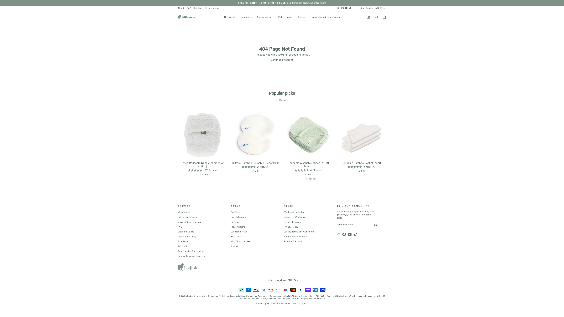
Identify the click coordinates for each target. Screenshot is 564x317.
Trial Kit (235, 246)
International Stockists (295, 236)
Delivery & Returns (187, 217)
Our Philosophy (238, 217)
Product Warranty (187, 236)
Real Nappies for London (191, 251)
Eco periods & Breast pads (325, 17)
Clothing (301, 17)
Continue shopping (282, 59)
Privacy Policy (291, 227)
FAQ (189, 8)
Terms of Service (292, 222)
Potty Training (285, 17)
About (181, 8)
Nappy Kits (230, 17)
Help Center (237, 236)
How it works (212, 8)
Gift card (182, 246)
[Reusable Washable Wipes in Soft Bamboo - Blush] (310, 178)
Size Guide (183, 241)
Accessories (264, 17)
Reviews (235, 222)
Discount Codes (186, 231)
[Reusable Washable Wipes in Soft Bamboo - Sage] (302, 178)
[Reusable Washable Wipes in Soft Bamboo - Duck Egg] (314, 178)
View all (282, 100)
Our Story (235, 212)
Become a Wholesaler (295, 217)
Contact (198, 8)
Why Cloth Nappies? (241, 241)
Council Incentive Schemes (191, 256)
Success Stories (239, 231)
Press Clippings (239, 227)
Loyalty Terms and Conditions (299, 231)
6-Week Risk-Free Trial (189, 222)
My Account (184, 212)
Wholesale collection (294, 212)
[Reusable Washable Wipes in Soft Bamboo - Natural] (306, 178)
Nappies (245, 17)
